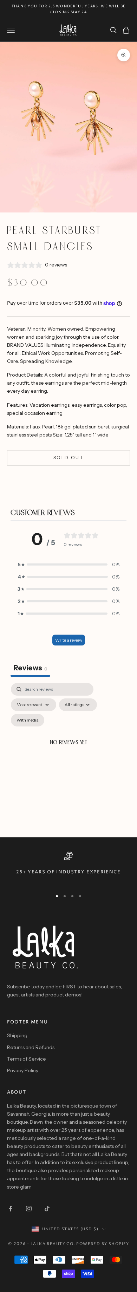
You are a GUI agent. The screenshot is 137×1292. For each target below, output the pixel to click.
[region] (68, 868)
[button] (68, 565)
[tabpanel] (68, 751)
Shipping (17, 1035)
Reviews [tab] (30, 668)
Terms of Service (26, 1059)
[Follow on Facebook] (10, 1208)
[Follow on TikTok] (47, 1208)
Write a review (68, 640)
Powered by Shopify (102, 1243)
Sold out (68, 457)
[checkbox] (27, 720)
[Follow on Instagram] (28, 1208)
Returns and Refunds (30, 1047)
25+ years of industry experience (68, 872)
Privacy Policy (22, 1070)
